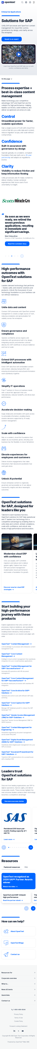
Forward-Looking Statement (18, 1026)
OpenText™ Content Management (15, 644)
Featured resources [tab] (12, 867)
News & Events (7, 989)
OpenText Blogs (17, 943)
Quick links (6, 995)
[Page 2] (10, 847)
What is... (5, 984)
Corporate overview (9, 978)
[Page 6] (18, 847)
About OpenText (17, 931)
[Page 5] (16, 847)
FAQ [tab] (26, 867)
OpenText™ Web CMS (22, 1042)
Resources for (7, 973)
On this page (6, 79)
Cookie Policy (18, 1021)
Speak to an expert (12, 39)
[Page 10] (25, 847)
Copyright (5, 1036)
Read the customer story (17, 244)
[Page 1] (8, 847)
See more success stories (14, 801)
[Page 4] (14, 847)
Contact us (15, 954)
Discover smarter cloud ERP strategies (14, 588)
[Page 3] (12, 847)
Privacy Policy (18, 1014)
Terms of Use (18, 1018)
